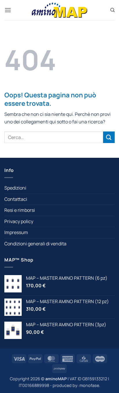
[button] (7, 10)
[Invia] (109, 137)
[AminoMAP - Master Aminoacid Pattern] (59, 10)
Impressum (16, 232)
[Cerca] (112, 10)
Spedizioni (15, 188)
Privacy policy (18, 221)
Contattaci (15, 199)
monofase (89, 385)
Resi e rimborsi (19, 210)
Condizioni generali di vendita (35, 243)
